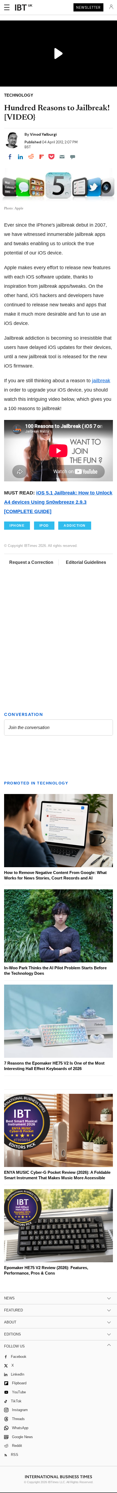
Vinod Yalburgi (43, 134)
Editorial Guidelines (86, 562)
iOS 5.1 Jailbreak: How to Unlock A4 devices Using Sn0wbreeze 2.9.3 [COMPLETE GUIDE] (58, 502)
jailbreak (101, 380)
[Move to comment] (73, 157)
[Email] (62, 157)
